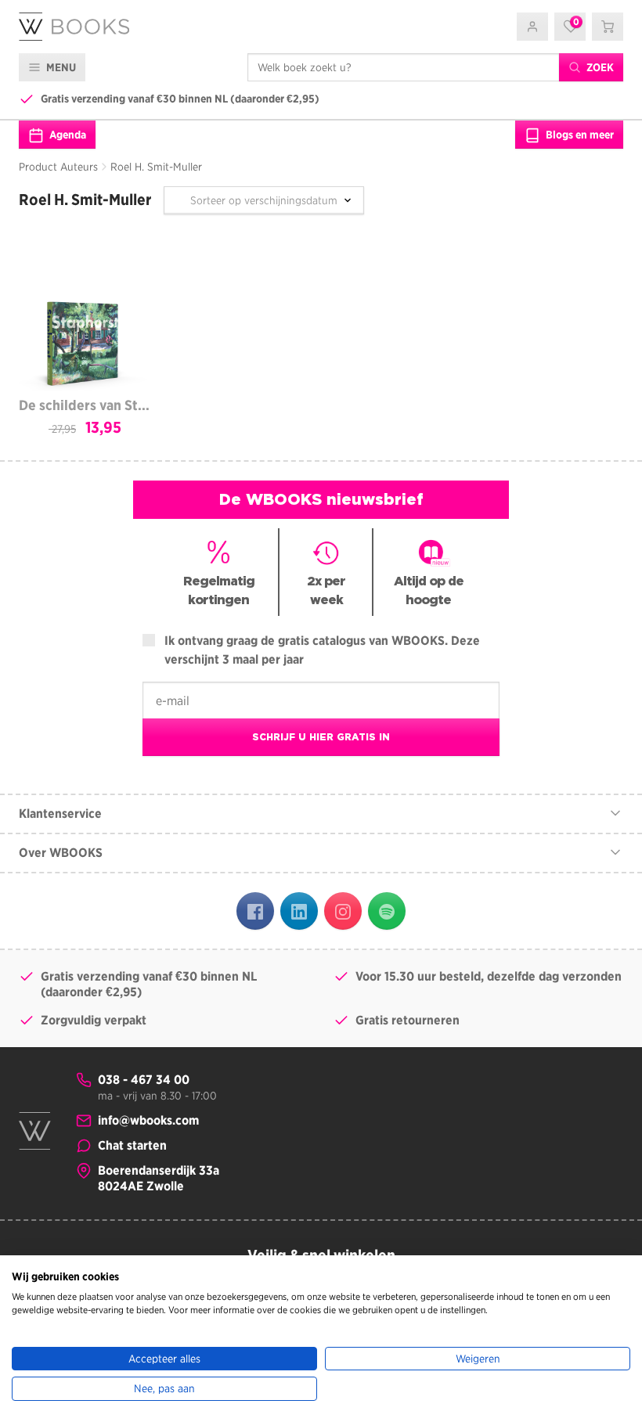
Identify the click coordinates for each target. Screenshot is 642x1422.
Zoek (599, 67)
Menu (60, 67)
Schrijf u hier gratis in (321, 737)
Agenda (66, 134)
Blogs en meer (578, 134)
